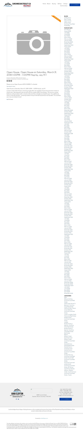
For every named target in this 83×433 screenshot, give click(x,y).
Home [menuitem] (44, 3)
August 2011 (67, 253)
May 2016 (66, 175)
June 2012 (67, 237)
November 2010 (68, 265)
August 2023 (67, 74)
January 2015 (67, 195)
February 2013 (68, 226)
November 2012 (68, 231)
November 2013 (68, 214)
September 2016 (68, 169)
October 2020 (68, 111)
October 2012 (67, 232)
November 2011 (68, 248)
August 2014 (67, 201)
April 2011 (66, 257)
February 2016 (68, 178)
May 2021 (66, 105)
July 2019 (66, 124)
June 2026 (67, 34)
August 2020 (67, 115)
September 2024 (68, 59)
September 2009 (68, 285)
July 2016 (66, 172)
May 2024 (67, 65)
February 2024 (68, 68)
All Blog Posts (67, 17)
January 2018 (67, 144)
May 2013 (66, 222)
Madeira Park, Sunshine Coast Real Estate (69, 319)
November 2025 (68, 42)
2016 (65, 297)
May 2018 (66, 138)
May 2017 (66, 156)
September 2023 (68, 73)
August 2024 (67, 60)
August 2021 (67, 101)
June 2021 (67, 104)
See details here (11, 86)
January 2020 (68, 121)
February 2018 (68, 142)
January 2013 (67, 228)
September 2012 (68, 234)
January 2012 (67, 245)
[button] (75, 5)
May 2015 (66, 191)
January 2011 (67, 262)
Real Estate (67, 333)
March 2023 (67, 82)
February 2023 (68, 84)
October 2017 (67, 149)
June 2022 (67, 91)
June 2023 (67, 77)
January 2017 (67, 163)
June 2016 (67, 173)
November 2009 (68, 284)
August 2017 (67, 152)
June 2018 (66, 136)
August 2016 (67, 170)
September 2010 (68, 268)
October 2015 (67, 184)
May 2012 (66, 239)
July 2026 (66, 32)
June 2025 (67, 49)
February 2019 (68, 130)
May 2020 (67, 118)
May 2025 (67, 51)
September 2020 (68, 113)
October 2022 (68, 87)
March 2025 (67, 54)
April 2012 (66, 240)
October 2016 (67, 167)
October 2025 (68, 43)
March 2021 (67, 108)
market (66, 322)
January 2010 (67, 281)
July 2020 (67, 116)
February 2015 (68, 194)
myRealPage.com (44, 418)
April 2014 (66, 206)
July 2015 (66, 187)
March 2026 (67, 37)
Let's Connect (65, 399)
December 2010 (68, 264)
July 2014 (66, 203)
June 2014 (67, 205)
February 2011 (67, 260)
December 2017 (68, 146)
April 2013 (66, 223)
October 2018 (67, 132)
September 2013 (68, 217)
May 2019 (66, 125)
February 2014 (68, 209)
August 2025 (67, 46)
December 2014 (68, 197)
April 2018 (66, 139)
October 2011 (67, 250)
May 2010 (66, 274)
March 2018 (67, 141)
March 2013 (67, 225)
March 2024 (67, 66)
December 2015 (68, 181)
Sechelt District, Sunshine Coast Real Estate (19, 79)
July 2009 (67, 287)
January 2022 (68, 97)
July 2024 (66, 62)
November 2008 (68, 293)
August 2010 (67, 270)
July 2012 (66, 236)
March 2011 (67, 259)
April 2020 (67, 119)
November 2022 (68, 85)
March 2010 (67, 277)
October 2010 (67, 267)
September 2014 (68, 200)
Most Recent (67, 29)
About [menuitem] (48, 3)
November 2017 (68, 147)
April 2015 (67, 192)
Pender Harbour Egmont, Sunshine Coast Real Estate (69, 325)
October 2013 (67, 215)
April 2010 (67, 276)
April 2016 (66, 177)
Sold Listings (67, 22)
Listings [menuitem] (65, 3)
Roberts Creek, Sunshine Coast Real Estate (69, 341)
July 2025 (67, 48)
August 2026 (67, 31)
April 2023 (67, 80)
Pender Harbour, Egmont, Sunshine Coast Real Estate (69, 330)
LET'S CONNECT (75, 4)
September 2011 (68, 251)
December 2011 (68, 246)
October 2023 (68, 71)
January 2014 (67, 211)
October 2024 (68, 57)
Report (66, 334)
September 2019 (68, 122)
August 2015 (67, 186)
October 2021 (67, 99)
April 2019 (66, 127)
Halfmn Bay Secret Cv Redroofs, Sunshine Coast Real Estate (70, 305)
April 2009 (67, 291)
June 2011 (66, 256)
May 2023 (67, 79)
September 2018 (68, 133)
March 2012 (67, 242)
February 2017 (68, 161)
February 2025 (68, 56)
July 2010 (66, 271)
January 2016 (67, 180)
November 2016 (68, 166)
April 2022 (67, 94)
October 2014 (67, 198)
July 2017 (66, 153)
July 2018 (66, 135)
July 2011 (66, 254)
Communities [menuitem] (63, 5)
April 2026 (67, 35)
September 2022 (68, 88)
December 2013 (68, 212)
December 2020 (68, 110)
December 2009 (68, 282)
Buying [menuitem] (54, 3)
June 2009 (67, 288)
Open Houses (67, 21)
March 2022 (67, 96)
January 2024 (68, 70)
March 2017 (67, 160)
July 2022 (66, 90)
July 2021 (66, 102)
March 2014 (67, 208)
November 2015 (68, 183)
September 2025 (68, 45)
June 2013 (67, 220)
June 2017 (66, 155)
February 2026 (68, 39)
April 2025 (67, 53)
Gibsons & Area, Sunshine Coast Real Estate (69, 301)
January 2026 (68, 40)
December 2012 (68, 229)
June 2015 (67, 189)
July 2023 (66, 76)
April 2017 (66, 158)
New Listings (67, 19)
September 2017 (68, 150)
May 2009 (67, 290)
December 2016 (68, 164)
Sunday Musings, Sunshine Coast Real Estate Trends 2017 (69, 356)
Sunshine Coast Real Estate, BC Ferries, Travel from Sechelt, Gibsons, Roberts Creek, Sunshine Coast (70, 368)
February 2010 (68, 279)
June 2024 (67, 63)
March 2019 (67, 129)
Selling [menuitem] (59, 3)
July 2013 (66, 218)
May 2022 (67, 93)
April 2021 (66, 107)
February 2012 (68, 243)
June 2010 (67, 273)
